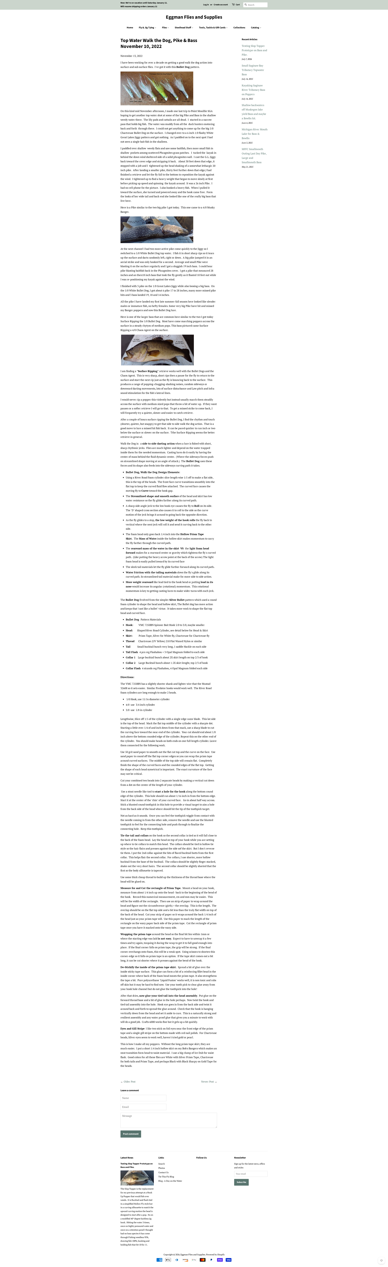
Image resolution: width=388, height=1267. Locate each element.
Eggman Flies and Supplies (194, 17)
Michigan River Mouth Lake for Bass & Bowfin (255, 134)
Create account (221, 4)
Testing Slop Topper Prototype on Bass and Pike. (254, 50)
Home (130, 27)
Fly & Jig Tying (147, 27)
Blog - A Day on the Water (170, 1180)
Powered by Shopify (215, 1254)
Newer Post (207, 1081)
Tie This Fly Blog (166, 1176)
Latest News (126, 1157)
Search (161, 1163)
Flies (164, 27)
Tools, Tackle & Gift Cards (212, 27)
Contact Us (163, 1172)
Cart (238, 4)
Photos (161, 1168)
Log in (206, 4)
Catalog (255, 27)
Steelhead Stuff (183, 27)
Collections (239, 27)
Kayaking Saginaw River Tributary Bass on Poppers (253, 90)
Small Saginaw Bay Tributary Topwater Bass (253, 70)
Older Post (129, 1081)
